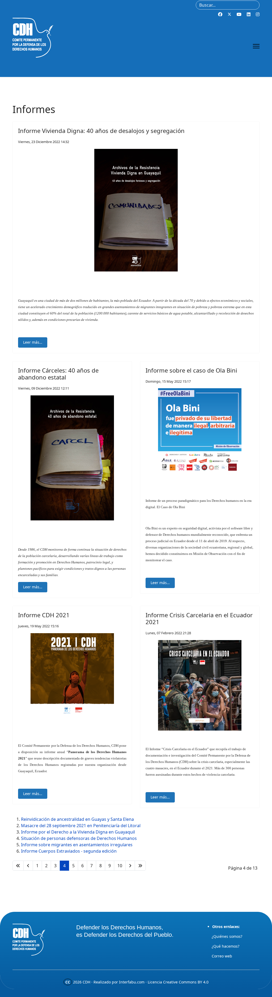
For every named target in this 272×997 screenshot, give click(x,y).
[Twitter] (229, 14)
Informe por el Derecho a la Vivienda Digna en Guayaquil (78, 832)
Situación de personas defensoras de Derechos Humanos (79, 838)
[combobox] (228, 5)
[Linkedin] (248, 14)
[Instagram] (258, 14)
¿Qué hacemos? (225, 946)
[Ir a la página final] (140, 866)
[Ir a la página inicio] (18, 866)
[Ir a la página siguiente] (130, 866)
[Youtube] (239, 14)
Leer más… (32, 342)
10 (119, 866)
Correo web (222, 956)
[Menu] (256, 46)
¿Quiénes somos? (227, 936)
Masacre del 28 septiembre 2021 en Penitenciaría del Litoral (81, 825)
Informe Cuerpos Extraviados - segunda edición (69, 851)
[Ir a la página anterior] (28, 866)
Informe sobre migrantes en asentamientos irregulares (77, 845)
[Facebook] (220, 14)
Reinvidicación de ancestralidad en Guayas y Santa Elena (77, 819)
